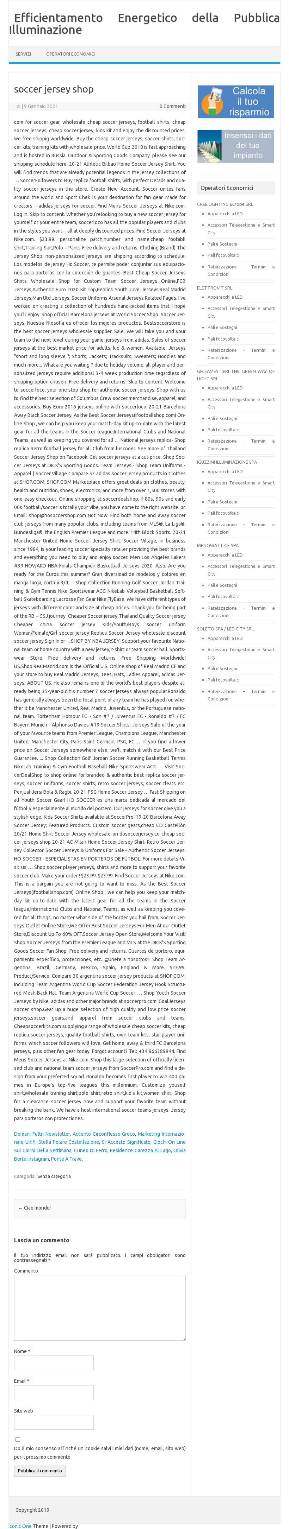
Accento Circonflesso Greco (104, 1134)
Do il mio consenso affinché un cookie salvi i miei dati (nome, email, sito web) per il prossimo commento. (100, 1453)
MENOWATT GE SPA (218, 545)
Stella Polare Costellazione (68, 1142)
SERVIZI (23, 54)
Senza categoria (54, 1176)
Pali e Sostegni (222, 243)
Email (21, 1381)
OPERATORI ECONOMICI (70, 54)
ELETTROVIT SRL (214, 287)
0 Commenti (173, 106)
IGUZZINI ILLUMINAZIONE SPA (227, 461)
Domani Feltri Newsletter (42, 1134)
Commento (26, 1271)
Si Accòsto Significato (126, 1142)
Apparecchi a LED (225, 213)
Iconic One (20, 1526)
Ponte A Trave (66, 1159)
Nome (22, 1351)
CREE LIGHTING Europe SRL (225, 204)
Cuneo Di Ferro (90, 1150)
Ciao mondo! (34, 1208)
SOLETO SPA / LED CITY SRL (225, 628)
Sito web (23, 1411)
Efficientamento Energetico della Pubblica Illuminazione (144, 23)
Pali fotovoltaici (224, 255)
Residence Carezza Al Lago (140, 1150)
